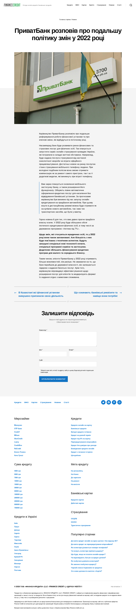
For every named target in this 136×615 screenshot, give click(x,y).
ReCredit (17, 448)
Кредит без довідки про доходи (83, 445)
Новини (111, 5)
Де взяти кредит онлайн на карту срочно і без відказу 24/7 (94, 541)
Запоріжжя (18, 560)
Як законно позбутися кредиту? (83, 564)
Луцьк (16, 526)
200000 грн (18, 497)
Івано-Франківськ (21, 550)
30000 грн (18, 487)
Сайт (41, 360)
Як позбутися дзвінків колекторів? (85, 561)
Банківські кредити (78, 428)
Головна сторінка (65, 19)
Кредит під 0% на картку (80, 438)
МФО (77, 5)
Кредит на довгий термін (81, 435)
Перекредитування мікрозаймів (83, 442)
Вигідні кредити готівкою (81, 432)
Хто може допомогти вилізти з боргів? (86, 571)
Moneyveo (18, 425)
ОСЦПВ (74, 518)
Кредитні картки (77, 499)
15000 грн (18, 484)
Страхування (101, 5)
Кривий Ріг (18, 556)
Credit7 (17, 432)
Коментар (43, 330)
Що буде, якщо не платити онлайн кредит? (88, 554)
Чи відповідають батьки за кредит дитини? (88, 557)
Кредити (70, 5)
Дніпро (17, 530)
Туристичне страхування (81, 525)
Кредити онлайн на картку (81, 425)
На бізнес (75, 474)
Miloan (16, 435)
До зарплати (76, 477)
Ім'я (41, 350)
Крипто (91, 5)
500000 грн (18, 504)
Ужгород (17, 553)
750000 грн (18, 507)
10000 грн (18, 481)
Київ (16, 523)
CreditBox (18, 445)
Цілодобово (76, 455)
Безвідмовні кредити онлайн (82, 448)
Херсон (17, 567)
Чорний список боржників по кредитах (86, 567)
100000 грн (18, 494)
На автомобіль (77, 471)
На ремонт (75, 481)
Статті (119, 5)
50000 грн (18, 491)
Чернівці (17, 540)
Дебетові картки (77, 503)
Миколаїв (18, 543)
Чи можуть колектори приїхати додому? (87, 551)
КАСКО (74, 522)
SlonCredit (18, 438)
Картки (84, 5)
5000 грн (17, 474)
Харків (16, 533)
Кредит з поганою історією (81, 452)
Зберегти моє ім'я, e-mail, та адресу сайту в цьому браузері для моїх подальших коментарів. (67, 371)
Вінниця (17, 563)
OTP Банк (18, 428)
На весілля (75, 484)
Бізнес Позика (19, 452)
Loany (16, 442)
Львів (16, 546)
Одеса (16, 536)
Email (71, 350)
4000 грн (17, 471)
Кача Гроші (18, 455)
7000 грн (17, 477)
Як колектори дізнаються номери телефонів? (89, 547)
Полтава (17, 570)
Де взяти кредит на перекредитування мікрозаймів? (92, 544)
